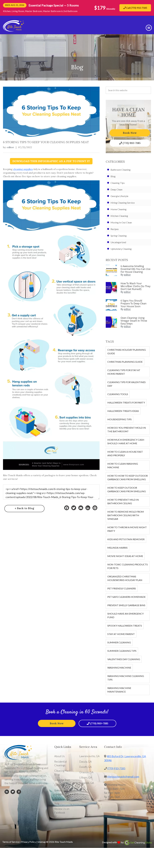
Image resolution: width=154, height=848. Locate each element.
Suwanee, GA (86, 782)
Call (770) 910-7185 (136, 7)
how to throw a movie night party (127, 529)
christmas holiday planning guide (126, 351)
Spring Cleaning (119, 235)
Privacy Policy (28, 841)
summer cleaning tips (121, 650)
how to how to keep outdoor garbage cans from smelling (127, 477)
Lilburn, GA (85, 777)
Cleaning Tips (118, 182)
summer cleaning (119, 642)
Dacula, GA (85, 761)
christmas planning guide (125, 361)
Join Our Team (62, 779)
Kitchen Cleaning (119, 215)
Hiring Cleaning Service (123, 202)
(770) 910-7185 (131, 143)
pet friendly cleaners (121, 588)
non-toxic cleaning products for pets (127, 566)
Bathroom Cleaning (121, 169)
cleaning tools (117, 394)
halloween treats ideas (123, 410)
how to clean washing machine (122, 465)
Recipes (115, 229)
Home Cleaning (118, 209)
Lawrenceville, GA (89, 756)
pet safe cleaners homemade (126, 596)
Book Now (130, 132)
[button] (149, 28)
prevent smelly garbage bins (126, 605)
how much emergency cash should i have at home (125, 441)
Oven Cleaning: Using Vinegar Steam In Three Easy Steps (134, 320)
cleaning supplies (23, 169)
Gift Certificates (63, 785)
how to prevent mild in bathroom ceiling (123, 501)
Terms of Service (10, 841)
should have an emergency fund (125, 615)
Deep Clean (116, 189)
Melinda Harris (117, 547)
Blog (113, 176)
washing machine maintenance (119, 690)
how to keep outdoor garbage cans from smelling (126, 489)
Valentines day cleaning (123, 659)
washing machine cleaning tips (125, 678)
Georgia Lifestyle (119, 196)
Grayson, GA (86, 772)
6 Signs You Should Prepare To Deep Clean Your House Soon (133, 303)
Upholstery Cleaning (121, 248)
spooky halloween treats (124, 625)
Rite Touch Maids (64, 841)
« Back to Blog (24, 508)
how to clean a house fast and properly (125, 453)
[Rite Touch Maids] (13, 30)
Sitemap (41, 841)
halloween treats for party (126, 402)
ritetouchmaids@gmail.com (123, 776)
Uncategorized (118, 242)
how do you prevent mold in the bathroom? (126, 429)
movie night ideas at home (125, 556)
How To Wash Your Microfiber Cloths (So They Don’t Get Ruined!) (135, 286)
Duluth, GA (85, 766)
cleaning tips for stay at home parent (123, 372)
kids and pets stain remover (126, 539)
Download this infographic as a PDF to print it (51, 161)
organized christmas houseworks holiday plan (124, 578)
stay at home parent (121, 634)
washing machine (119, 667)
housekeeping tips (119, 419)
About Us (59, 756)
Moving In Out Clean (121, 222)
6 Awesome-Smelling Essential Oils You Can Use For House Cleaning (135, 268)
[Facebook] (66, 507)
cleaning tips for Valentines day (126, 384)
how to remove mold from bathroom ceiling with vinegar (125, 515)
